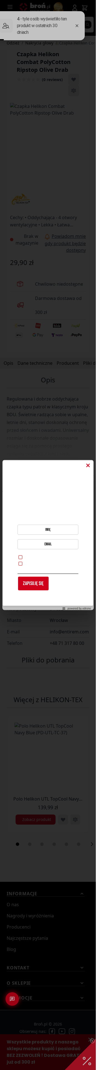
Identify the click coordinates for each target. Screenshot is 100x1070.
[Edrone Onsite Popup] (48, 535)
